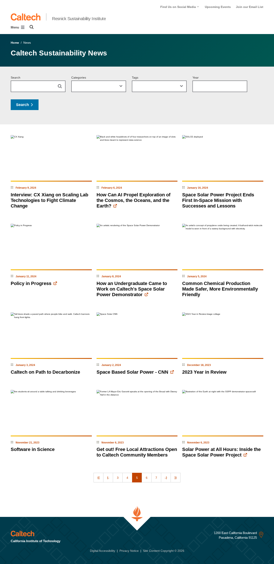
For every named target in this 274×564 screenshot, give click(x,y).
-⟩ (166, 477)
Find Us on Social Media (178, 7)
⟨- (108, 477)
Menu (15, 27)
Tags (135, 77)
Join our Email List (249, 7)
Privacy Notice (129, 550)
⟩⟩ (175, 477)
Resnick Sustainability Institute (79, 18)
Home (15, 42)
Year (195, 77)
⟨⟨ (98, 477)
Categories (78, 77)
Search (15, 77)
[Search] (32, 27)
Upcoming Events (218, 7)
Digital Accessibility (102, 550)
